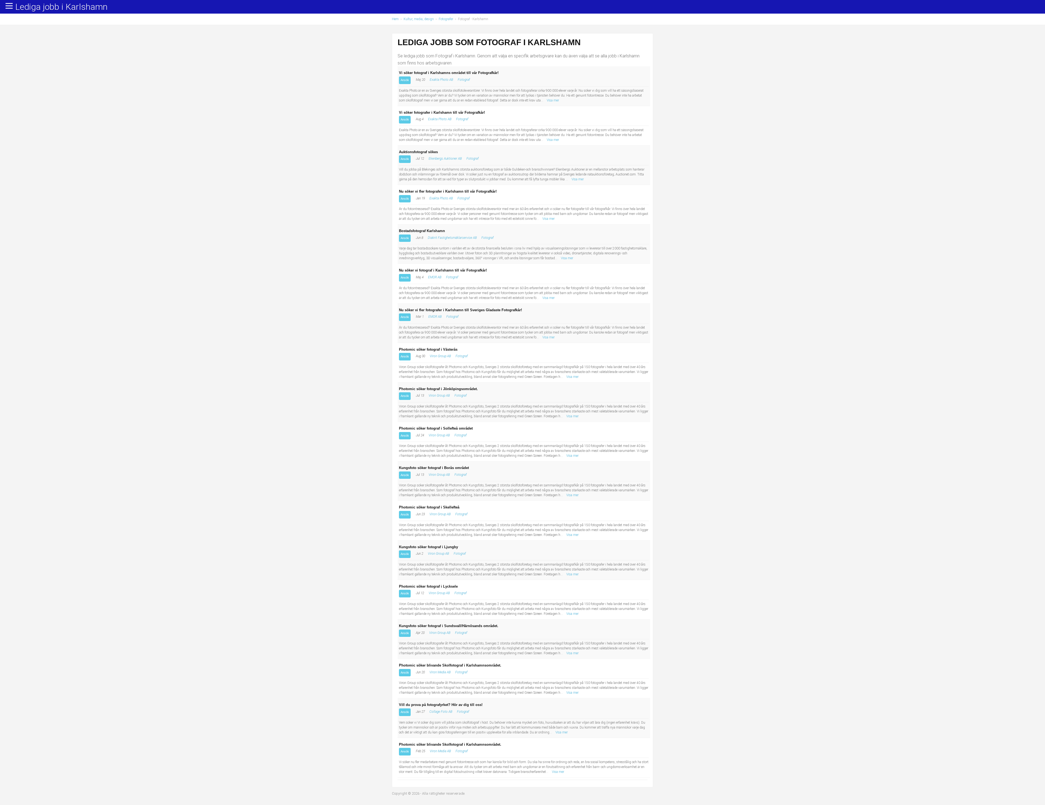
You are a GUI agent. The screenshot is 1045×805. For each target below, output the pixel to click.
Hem (395, 19)
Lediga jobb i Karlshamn (61, 7)
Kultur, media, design (419, 19)
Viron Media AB (440, 672)
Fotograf (464, 80)
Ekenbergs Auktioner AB (445, 159)
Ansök (405, 80)
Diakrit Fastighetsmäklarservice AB (452, 238)
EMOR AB (434, 277)
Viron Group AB (440, 356)
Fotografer (446, 19)
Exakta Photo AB (441, 80)
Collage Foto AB (440, 712)
